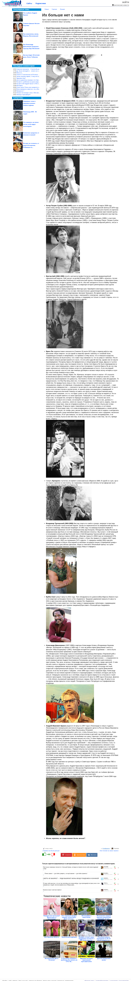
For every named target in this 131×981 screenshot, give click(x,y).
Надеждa (116, 848)
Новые (47, 9)
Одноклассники (81, 855)
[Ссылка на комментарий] (43, 870)
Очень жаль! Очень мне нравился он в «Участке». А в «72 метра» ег (38, 87)
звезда (47, 848)
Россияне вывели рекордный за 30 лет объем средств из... (104, 938)
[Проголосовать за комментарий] (115, 868)
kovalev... (106, 873)
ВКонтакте (93, 855)
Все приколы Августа (51, 937)
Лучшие (62, 9)
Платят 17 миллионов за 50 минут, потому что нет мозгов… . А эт (37, 74)
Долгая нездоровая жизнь (103, 959)
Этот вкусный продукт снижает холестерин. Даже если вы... (69, 917)
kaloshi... (106, 878)
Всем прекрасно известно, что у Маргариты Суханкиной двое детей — (38, 89)
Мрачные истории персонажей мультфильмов (86, 960)
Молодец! (19, 85)
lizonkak (106, 866)
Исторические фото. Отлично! (52, 959)
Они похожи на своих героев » (109, 850)
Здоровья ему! (21, 78)
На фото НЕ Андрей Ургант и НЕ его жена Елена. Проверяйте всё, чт (38, 83)
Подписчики (40, 3)
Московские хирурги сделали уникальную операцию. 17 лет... (104, 917)
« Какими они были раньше (50, 850)
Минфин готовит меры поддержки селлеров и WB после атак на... (86, 938)
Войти (125, 2)
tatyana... (106, 889)
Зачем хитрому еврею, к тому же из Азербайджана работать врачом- (38, 76)
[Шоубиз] (12, 6)
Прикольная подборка (69, 937)
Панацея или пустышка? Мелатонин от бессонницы (51, 917)
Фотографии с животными (86, 916)
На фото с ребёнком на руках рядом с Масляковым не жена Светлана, (38, 82)
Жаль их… (19, 72)
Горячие (54, 9)
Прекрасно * (20, 91)
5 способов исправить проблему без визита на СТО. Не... (69, 960)
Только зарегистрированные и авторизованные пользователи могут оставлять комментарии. (78, 863)
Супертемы (18, 98)
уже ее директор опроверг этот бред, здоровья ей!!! (32, 80)
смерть (51, 848)
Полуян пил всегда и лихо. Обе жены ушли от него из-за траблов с (37, 92)
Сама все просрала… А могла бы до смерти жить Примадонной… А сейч (39, 69)
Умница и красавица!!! (23, 94)
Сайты (29, 3)
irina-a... (106, 883)
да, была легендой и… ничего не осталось (29, 71)
